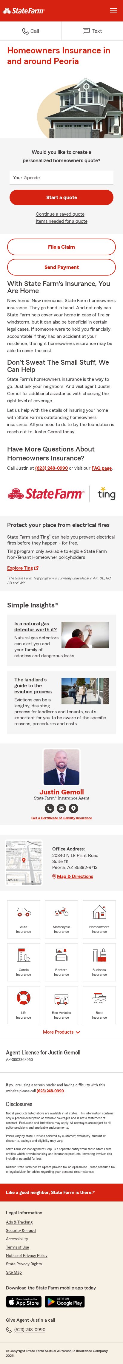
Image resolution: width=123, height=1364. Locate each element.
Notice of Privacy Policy (26, 1256)
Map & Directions (75, 876)
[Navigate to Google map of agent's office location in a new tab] (73, 808)
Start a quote (61, 197)
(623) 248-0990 (51, 468)
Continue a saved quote (60, 214)
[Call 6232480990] (49, 808)
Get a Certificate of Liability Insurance (61, 818)
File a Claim (61, 247)
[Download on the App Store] (24, 1302)
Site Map (14, 1272)
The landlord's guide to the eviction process (33, 685)
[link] (30, 10)
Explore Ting (20, 568)
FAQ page (102, 468)
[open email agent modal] (61, 809)
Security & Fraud (21, 1231)
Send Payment (61, 267)
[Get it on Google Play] (65, 1302)
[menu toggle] (113, 11)
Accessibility (17, 1239)
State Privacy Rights (24, 1264)
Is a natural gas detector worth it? (35, 626)
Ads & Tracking (19, 1222)
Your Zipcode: (27, 177)
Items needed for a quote (61, 221)
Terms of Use (17, 1247)
